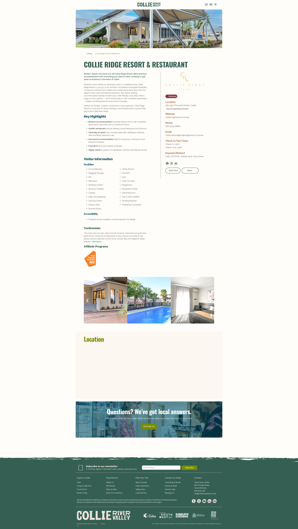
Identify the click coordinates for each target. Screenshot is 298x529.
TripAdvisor (96, 241)
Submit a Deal (170, 489)
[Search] (215, 4)
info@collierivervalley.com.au (205, 494)
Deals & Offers (111, 489)
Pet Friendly (110, 486)
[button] (87, 300)
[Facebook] (167, 163)
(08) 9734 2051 (199, 491)
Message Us (169, 493)
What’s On (110, 482)
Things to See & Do (84, 486)
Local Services (140, 493)
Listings (89, 53)
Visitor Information (142, 486)
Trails (79, 482)
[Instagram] (171, 163)
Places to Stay (82, 493)
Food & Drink (82, 489)
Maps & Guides (141, 482)
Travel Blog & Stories (173, 482)
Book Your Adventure (114, 493)
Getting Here (140, 489)
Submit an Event (171, 486)
